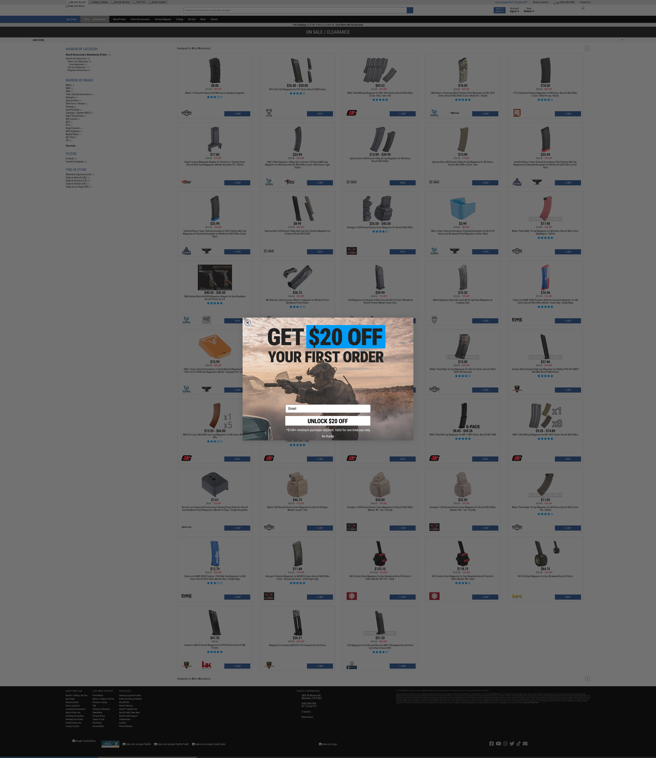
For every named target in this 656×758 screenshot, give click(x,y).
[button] (328, 424)
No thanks (328, 436)
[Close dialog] (248, 323)
